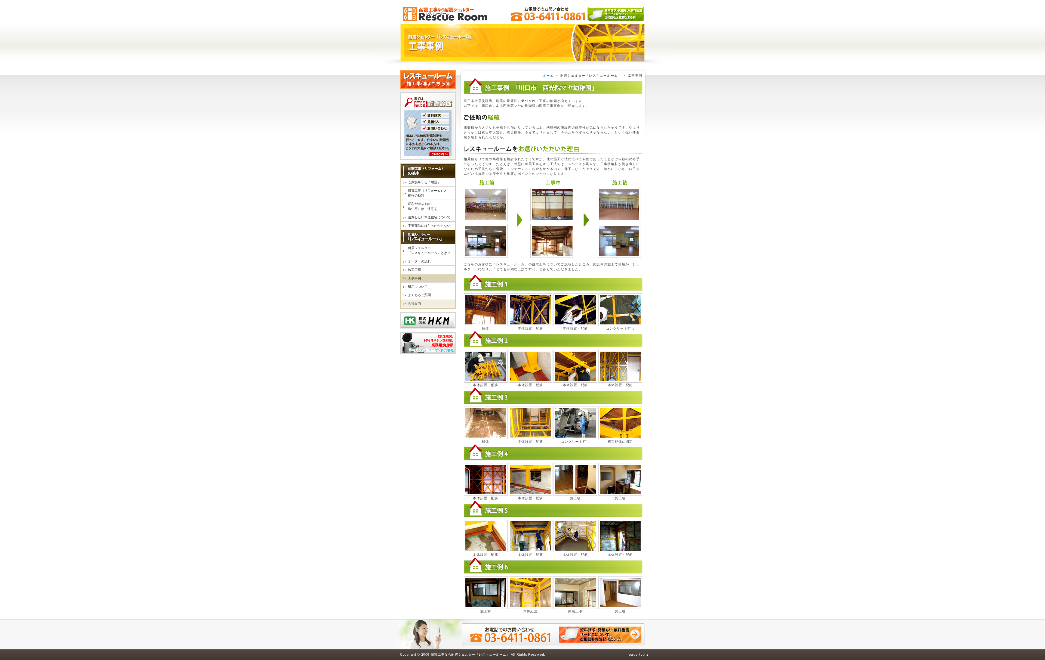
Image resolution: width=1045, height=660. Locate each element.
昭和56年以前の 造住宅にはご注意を (422, 206)
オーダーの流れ (419, 261)
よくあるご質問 (419, 295)
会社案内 (414, 303)
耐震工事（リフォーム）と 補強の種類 (427, 193)
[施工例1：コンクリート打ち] (620, 309)
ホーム (548, 76)
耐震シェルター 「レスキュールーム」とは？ (429, 250)
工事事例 (414, 278)
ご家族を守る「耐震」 (424, 182)
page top (637, 654)
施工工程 (414, 270)
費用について (418, 287)
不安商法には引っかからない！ (431, 226)
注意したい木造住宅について (429, 217)
